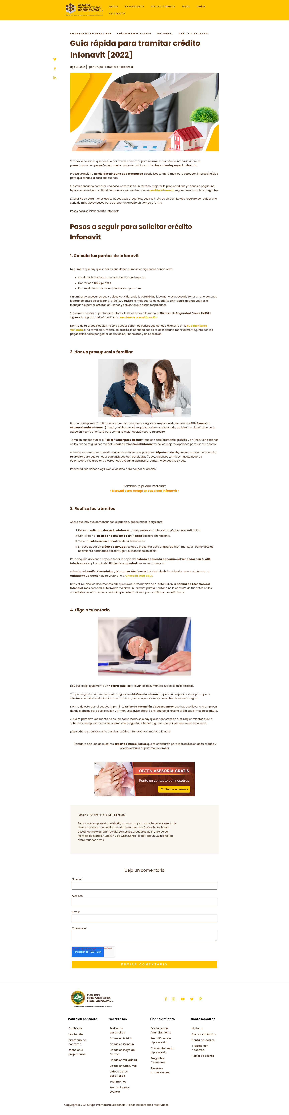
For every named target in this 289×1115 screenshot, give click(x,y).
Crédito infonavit (194, 33)
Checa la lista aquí (138, 576)
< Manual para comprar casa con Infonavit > (144, 491)
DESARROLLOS (134, 6)
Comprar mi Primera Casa (90, 33)
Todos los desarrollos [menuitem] (117, 1030)
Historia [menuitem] (197, 1028)
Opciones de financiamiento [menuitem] (161, 1030)
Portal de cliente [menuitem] (203, 1056)
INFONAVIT (165, 33)
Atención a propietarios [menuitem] (76, 1052)
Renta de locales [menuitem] (203, 1040)
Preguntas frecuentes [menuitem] (158, 1060)
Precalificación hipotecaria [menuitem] (161, 1040)
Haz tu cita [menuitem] (75, 1034)
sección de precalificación (138, 317)
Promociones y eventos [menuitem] (120, 1090)
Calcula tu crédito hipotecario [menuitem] (163, 1050)
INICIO (113, 6)
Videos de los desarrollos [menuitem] (119, 1074)
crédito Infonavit (161, 190)
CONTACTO (117, 13)
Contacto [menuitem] (75, 1028)
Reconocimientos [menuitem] (204, 1034)
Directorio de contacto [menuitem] (77, 1042)
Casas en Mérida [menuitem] (121, 1038)
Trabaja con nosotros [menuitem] (200, 1048)
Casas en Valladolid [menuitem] (123, 1060)
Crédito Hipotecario (134, 33)
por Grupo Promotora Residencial (111, 67)
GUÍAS (201, 6)
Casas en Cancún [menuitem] (122, 1044)
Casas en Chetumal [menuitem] (123, 1066)
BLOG (186, 6)
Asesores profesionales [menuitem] (160, 1070)
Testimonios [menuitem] (118, 1082)
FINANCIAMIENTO (163, 6)
